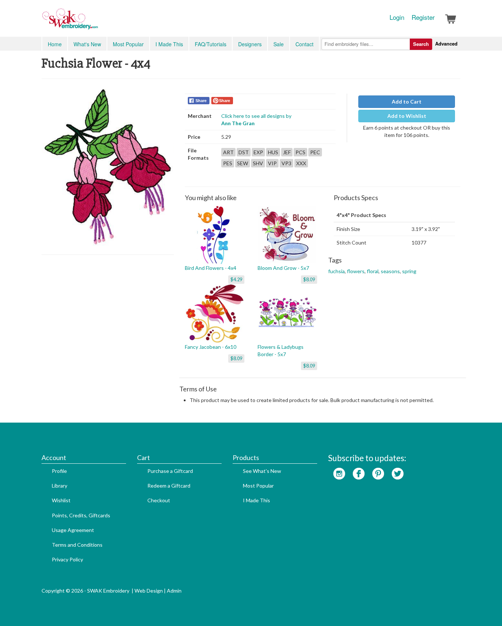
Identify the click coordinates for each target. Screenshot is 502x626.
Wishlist (61, 500)
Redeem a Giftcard (168, 485)
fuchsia (336, 271)
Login (397, 17)
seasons (390, 271)
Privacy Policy (67, 559)
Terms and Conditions (77, 545)
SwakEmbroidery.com (97, 22)
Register (423, 17)
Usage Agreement (73, 530)
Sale (278, 44)
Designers (250, 44)
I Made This (169, 44)
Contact (304, 44)
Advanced (446, 43)
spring (409, 271)
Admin (174, 590)
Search (421, 43)
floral (373, 271)
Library (59, 485)
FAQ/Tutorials (210, 44)
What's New (87, 44)
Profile (59, 471)
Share (201, 100)
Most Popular (128, 44)
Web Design (149, 590)
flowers (356, 271)
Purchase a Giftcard (170, 471)
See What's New (262, 471)
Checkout (158, 500)
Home (55, 44)
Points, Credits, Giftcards (81, 515)
